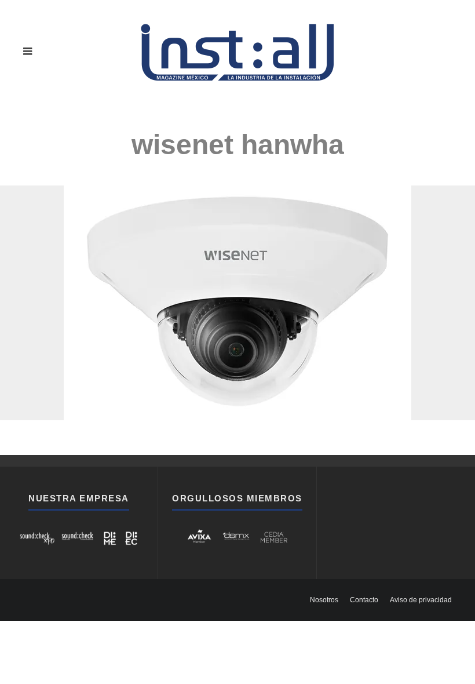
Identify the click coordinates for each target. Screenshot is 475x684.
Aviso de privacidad (421, 599)
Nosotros (324, 599)
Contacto (364, 599)
